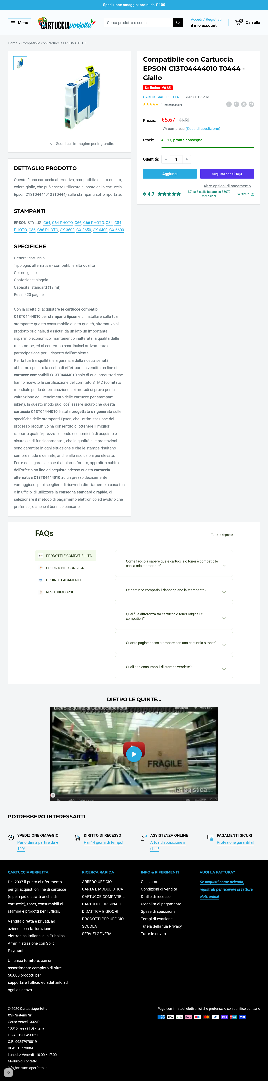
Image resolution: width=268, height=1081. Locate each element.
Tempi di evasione (157, 919)
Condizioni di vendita (159, 889)
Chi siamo (149, 881)
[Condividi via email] (251, 104)
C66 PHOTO (93, 222)
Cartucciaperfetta (161, 97)
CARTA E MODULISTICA (102, 889)
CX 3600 (67, 229)
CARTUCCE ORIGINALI (101, 904)
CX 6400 (100, 229)
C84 (109, 222)
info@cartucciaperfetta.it (27, 1068)
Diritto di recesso (155, 896)
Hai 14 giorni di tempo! (103, 842)
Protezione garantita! (235, 842)
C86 (32, 229)
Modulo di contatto (22, 1061)
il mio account (204, 25)
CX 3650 (83, 229)
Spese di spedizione (158, 911)
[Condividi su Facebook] (229, 104)
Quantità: (151, 159)
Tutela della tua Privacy (161, 926)
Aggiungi (170, 174)
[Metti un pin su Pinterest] (236, 104)
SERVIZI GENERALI (98, 933)
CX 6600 (116, 229)
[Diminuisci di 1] (166, 159)
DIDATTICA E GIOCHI (100, 911)
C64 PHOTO (62, 222)
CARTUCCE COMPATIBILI (104, 896)
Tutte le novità (153, 933)
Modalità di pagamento (161, 904)
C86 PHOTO (47, 229)
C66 (78, 222)
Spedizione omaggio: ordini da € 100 (134, 5)
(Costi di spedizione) (203, 128)
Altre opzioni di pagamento (227, 186)
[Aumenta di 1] (186, 159)
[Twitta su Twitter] (244, 104)
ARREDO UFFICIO (97, 881)
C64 (46, 222)
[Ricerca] (178, 22)
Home (12, 43)
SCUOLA (89, 926)
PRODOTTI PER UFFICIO (103, 919)
